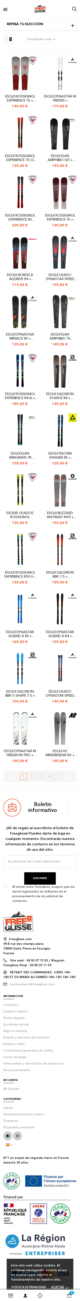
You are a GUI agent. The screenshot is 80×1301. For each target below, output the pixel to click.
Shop (10, 1295)
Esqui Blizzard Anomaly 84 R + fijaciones (60, 515)
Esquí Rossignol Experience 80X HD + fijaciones (20, 575)
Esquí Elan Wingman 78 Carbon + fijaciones (20, 456)
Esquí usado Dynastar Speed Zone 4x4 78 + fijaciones (60, 277)
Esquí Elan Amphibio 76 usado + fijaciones (60, 337)
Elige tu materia (15, 1031)
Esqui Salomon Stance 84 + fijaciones (60, 396)
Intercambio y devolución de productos (33, 1063)
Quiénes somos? (15, 1011)
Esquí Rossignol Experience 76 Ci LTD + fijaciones (20, 158)
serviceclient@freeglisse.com (32, 984)
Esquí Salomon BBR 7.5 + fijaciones (60, 575)
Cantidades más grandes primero (41, 40)
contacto (10, 1005)
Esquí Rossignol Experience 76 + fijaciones (20, 99)
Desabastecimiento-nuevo (23, 1114)
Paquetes (10, 1121)
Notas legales (14, 1018)
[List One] (6, 39)
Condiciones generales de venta (28, 1050)
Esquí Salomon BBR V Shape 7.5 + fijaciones (20, 694)
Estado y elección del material (26, 1037)
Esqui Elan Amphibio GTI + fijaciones (60, 158)
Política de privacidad (29, 1287)
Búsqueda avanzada (18, 1127)
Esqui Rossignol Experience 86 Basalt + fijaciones (20, 218)
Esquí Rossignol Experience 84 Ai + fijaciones (20, 396)
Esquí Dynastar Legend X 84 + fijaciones (60, 634)
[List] (10, 39)
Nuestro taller (14, 1044)
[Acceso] (25, 1295)
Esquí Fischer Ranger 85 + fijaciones (60, 456)
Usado (8, 1108)
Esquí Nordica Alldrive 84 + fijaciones (20, 277)
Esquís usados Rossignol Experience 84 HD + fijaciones (20, 515)
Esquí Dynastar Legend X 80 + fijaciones (20, 634)
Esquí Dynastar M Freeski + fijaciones (60, 99)
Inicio (40, 1295)
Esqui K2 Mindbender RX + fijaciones (60, 753)
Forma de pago (14, 1057)
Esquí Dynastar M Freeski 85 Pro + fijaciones (20, 753)
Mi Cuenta (11, 1089)
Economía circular (16, 1024)
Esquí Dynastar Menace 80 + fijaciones (20, 337)
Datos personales (16, 1070)
